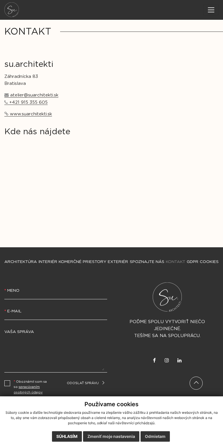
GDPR (192, 262)
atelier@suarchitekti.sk (34, 95)
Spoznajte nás (147, 262)
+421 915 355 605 (28, 102)
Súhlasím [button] (67, 436)
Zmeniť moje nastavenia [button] (111, 436)
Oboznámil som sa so (30, 387)
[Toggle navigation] (211, 9)
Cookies (209, 262)
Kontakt (175, 262)
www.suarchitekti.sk (31, 114)
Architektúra (20, 262)
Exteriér (118, 262)
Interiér (47, 262)
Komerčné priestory (82, 262)
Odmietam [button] (155, 436)
